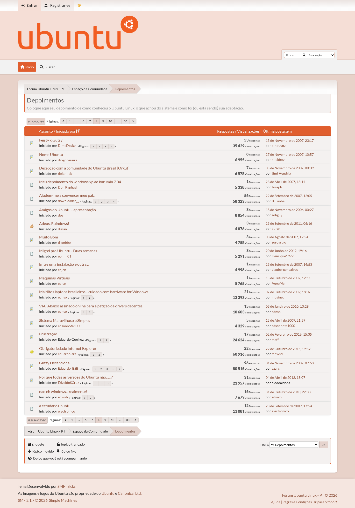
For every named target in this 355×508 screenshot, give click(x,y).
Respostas (225, 131)
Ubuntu (107, 493)
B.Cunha (278, 201)
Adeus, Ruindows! (54, 223)
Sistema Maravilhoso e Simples (64, 320)
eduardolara (67, 354)
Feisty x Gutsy (51, 140)
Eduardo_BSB (68, 368)
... (77, 121)
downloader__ (68, 201)
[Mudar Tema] (79, 5)
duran (62, 229)
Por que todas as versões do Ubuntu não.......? (76, 377)
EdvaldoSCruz (68, 382)
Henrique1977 (283, 256)
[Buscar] (304, 55)
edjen (62, 270)
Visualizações (248, 131)
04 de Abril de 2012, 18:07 (285, 377)
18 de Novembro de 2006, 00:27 (290, 210)
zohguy (277, 215)
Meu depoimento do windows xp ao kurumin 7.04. (80, 181)
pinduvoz (278, 145)
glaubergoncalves (285, 269)
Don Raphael (67, 187)
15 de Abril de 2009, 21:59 (285, 320)
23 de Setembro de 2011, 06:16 (289, 223)
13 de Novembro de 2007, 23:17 (290, 140)
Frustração (48, 334)
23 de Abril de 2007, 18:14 (285, 182)
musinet (278, 297)
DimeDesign (67, 145)
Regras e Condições (297, 502)
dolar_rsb (65, 173)
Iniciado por (66, 131)
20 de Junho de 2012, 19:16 (286, 251)
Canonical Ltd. (130, 493)
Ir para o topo (37, 420)
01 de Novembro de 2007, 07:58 (290, 363)
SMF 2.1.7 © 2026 (33, 500)
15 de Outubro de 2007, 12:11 (288, 278)
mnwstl (277, 354)
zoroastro (279, 242)
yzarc (276, 368)
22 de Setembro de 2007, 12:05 (289, 196)
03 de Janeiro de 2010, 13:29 (287, 306)
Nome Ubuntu (51, 154)
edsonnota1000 (69, 326)
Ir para (264, 444)
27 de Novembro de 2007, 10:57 (290, 154)
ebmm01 (64, 256)
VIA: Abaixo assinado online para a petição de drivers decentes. (91, 306)
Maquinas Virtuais (54, 278)
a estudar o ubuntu (55, 405)
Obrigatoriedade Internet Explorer (67, 348)
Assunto (46, 131)
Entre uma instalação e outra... (64, 264)
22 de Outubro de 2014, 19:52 (288, 349)
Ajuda (275, 502)
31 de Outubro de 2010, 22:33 (288, 392)
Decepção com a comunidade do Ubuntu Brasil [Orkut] (84, 168)
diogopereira (67, 160)
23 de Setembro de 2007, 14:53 (289, 264)
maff (275, 340)
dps (60, 215)
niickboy (278, 159)
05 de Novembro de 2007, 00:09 (290, 168)
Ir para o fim (36, 121)
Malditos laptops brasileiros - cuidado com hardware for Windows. (94, 291)
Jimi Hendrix (281, 173)
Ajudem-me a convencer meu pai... (67, 195)
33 (125, 121)
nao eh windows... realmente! (63, 391)
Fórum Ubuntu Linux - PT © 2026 (309, 495)
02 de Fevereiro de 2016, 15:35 (289, 334)
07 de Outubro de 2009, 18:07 (288, 292)
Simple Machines (63, 500)
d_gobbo (64, 242)
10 (110, 121)
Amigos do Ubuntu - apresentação (67, 209)
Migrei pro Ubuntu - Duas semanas (68, 250)
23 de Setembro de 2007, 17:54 (289, 406)
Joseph (277, 187)
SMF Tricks (66, 486)
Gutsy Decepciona (54, 362)
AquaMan (279, 283)
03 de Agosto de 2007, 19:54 (287, 237)
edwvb (63, 397)
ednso (62, 297)
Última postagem (277, 131)
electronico (66, 411)
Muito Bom (48, 237)
